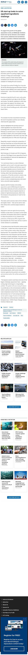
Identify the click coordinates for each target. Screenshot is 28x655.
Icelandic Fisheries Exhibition (11, 610)
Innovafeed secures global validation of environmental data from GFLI (6, 435)
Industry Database (8, 599)
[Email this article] (15, 25)
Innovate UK (16, 315)
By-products (13, 313)
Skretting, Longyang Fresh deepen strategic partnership (20, 484)
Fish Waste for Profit (8, 612)
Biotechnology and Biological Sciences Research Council (12, 310)
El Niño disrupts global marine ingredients (6, 375)
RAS (22, 315)
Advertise (5, 602)
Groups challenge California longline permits (20, 375)
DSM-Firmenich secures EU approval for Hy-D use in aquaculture (7, 485)
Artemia (11, 307)
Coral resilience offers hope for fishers (6, 395)
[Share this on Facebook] (2, 25)
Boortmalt (5, 313)
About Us (5, 604)
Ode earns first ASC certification (20, 395)
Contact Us (6, 607)
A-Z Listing (6, 615)
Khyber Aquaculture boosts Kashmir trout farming (19, 353)
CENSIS (19, 313)
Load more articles (14, 407)
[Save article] (25, 25)
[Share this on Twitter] (5, 25)
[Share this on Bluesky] (12, 25)
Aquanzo (5, 307)
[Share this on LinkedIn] (8, 25)
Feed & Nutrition (6, 8)
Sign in (7, 22)
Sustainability (6, 318)
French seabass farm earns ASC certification (6, 352)
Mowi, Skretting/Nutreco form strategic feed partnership (20, 458)
